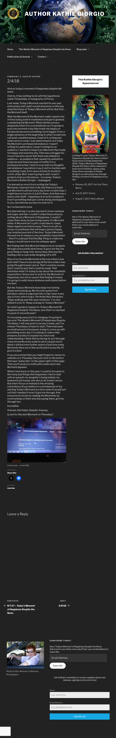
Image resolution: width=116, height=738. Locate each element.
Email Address (79, 276)
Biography (82, 49)
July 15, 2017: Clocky (85, 193)
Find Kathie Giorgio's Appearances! (90, 81)
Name (74, 263)
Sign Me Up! (90, 289)
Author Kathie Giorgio (65, 13)
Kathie (36, 77)
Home (10, 49)
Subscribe (80, 241)
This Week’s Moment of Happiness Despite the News (45, 49)
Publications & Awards (18, 56)
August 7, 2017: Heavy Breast (89, 198)
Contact (42, 56)
